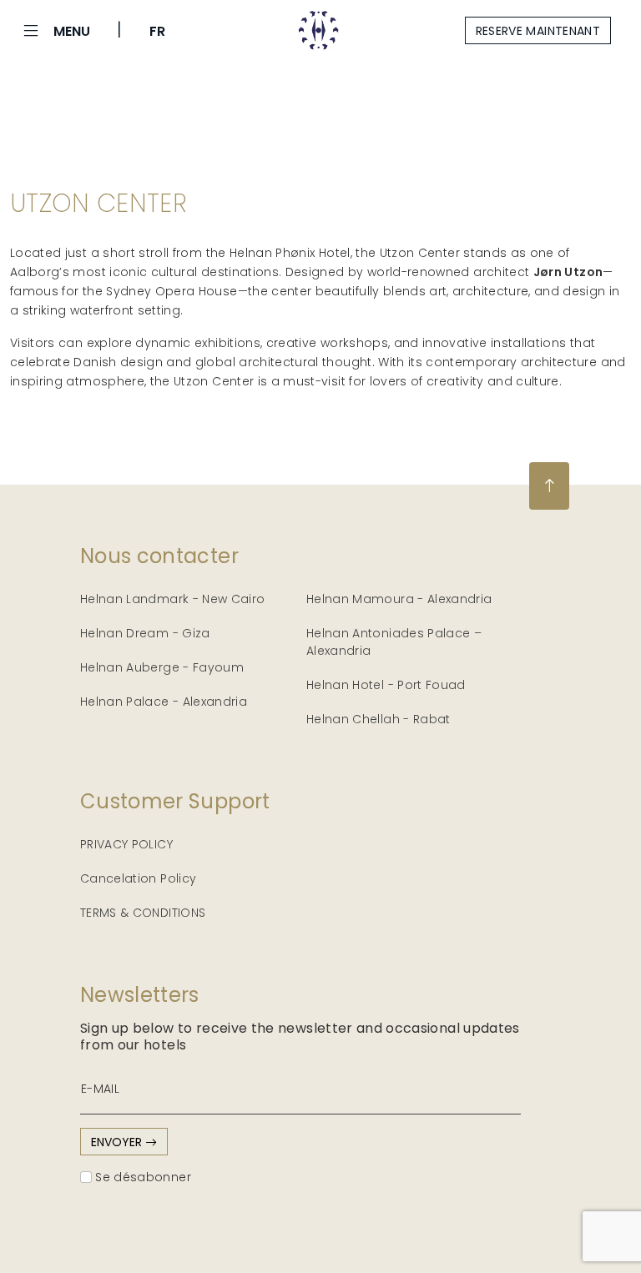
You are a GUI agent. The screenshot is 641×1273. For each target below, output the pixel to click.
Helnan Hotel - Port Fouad (386, 685)
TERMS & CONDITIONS (142, 912)
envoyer (118, 1142)
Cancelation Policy (138, 878)
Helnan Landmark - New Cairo (172, 599)
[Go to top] (549, 486)
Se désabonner (141, 1177)
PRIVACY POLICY (126, 844)
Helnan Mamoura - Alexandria (399, 599)
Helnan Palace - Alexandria (163, 701)
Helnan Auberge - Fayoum (162, 667)
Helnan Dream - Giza (145, 633)
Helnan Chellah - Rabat (378, 719)
